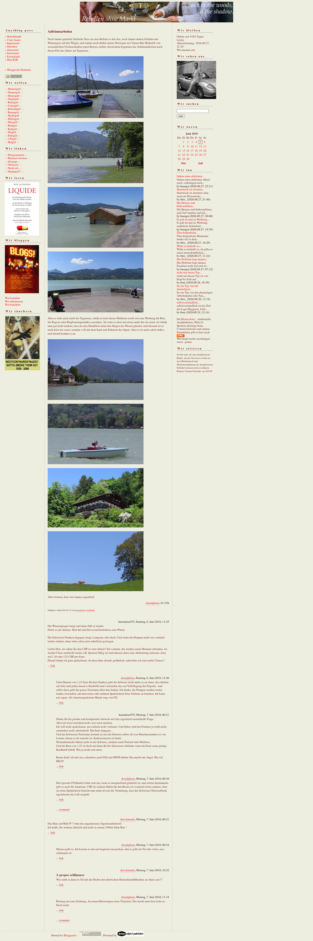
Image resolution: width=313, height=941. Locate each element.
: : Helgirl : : (12, 142)
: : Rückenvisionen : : (17, 158)
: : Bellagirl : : (13, 102)
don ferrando (127, 819)
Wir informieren (14, 301)
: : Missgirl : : (12, 122)
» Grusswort (12, 50)
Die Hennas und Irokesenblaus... (186, 204)
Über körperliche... (187, 232)
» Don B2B (11, 60)
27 (204, 155)
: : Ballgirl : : (12, 125)
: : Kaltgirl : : (12, 129)
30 (187, 159)
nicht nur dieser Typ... (189, 272)
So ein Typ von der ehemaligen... (187, 287)
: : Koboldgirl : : (14, 109)
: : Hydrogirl (12, 115)
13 (204, 146)
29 (183, 159)
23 (187, 155)
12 (200, 146)
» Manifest (11, 46)
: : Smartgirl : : (13, 99)
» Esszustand (12, 56)
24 (192, 155)
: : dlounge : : (12, 161)
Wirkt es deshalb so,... (189, 246)
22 (183, 155)
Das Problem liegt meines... (192, 259)
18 (196, 150)
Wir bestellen (12, 298)
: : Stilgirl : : (12, 132)
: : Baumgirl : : (13, 112)
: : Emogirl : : (12, 135)
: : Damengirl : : (14, 92)
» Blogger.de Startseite (18, 70)
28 (179, 159)
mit (193, 50)
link (52, 665)
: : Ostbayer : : (13, 165)
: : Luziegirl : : (13, 105)
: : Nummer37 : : (14, 171)
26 (200, 155)
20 (204, 150)
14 (179, 150)
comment (91, 610)
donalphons (152, 603)
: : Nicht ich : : (13, 168)
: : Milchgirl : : (13, 119)
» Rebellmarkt (13, 36)
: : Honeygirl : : (13, 96)
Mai (183, 163)
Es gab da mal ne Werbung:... (193, 219)
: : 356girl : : (12, 139)
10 (192, 146)
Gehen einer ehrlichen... (190, 176)
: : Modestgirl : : (14, 89)
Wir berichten (13, 304)
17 (192, 150)
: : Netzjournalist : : (16, 155)
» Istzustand (12, 53)
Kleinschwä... (189, 319)
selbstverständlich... (188, 302)
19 (200, 150)
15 (183, 150)
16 (187, 150)
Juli (200, 163)
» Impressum (12, 43)
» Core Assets (13, 40)
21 (179, 155)
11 (196, 146)
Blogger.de (70, 935)
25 (196, 155)
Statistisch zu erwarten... (190, 189)
